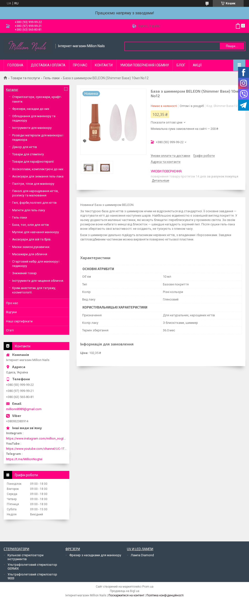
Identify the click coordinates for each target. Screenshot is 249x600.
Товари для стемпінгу (28, 154)
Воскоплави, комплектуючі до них (37, 169)
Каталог (12, 89)
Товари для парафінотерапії (33, 161)
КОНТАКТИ (104, 65)
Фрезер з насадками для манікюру (95, 555)
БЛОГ (181, 65)
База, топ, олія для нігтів (30, 225)
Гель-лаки (52, 78)
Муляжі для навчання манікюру (35, 232)
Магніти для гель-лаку (28, 210)
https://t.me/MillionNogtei (24, 459)
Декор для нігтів (24, 147)
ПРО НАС (80, 65)
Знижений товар (24, 273)
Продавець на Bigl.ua (124, 591)
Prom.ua (147, 586)
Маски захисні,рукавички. (31, 247)
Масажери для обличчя (29, 254)
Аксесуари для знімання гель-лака (37, 176)
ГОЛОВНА (15, 65)
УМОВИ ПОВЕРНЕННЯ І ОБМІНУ (144, 65)
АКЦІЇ (197, 65)
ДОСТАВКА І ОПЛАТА (48, 65)
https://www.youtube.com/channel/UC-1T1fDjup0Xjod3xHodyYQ (36, 448)
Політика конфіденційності (165, 595)
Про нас (12, 303)
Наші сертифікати (19, 321)
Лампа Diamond (142, 555)
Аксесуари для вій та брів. (31, 239)
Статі (10, 330)
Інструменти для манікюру (32, 128)
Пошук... (232, 46)
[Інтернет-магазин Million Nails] (28, 46)
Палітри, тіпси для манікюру (33, 183)
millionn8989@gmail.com (24, 409)
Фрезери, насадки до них (30, 109)
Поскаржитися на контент (126, 595)
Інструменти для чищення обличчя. (38, 280)
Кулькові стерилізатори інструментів (26, 557)
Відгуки (11, 312)
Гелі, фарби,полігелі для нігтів (34, 202)
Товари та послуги (25, 78)
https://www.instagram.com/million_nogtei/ (36, 438)
